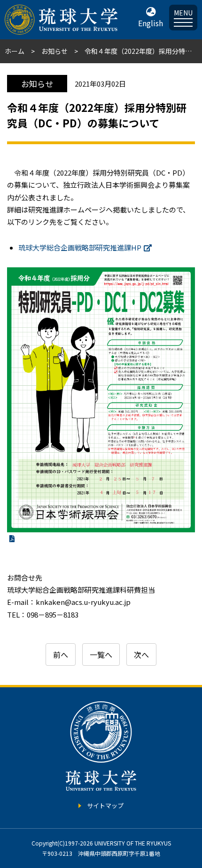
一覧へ (101, 654)
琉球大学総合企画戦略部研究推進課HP (79, 247)
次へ (141, 654)
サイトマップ (105, 805)
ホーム (14, 51)
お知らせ (54, 51)
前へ (60, 654)
